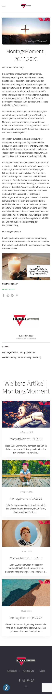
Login (42, 671)
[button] (3, 6)
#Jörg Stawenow (27, 352)
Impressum (12, 671)
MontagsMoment (10, 284)
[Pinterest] (16, 295)
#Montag (37, 357)
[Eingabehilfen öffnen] (6, 687)
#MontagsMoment (10, 352)
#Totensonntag (24, 357)
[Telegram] (12, 295)
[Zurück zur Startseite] (26, 6)
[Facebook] (3, 295)
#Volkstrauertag (9, 357)
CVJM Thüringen (26, 336)
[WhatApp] (7, 295)
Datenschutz (28, 671)
